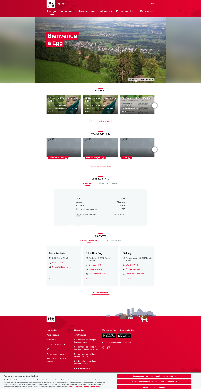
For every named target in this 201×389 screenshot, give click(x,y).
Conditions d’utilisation (57, 344)
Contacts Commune (89, 241)
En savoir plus (54, 279)
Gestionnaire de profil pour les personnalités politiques (86, 348)
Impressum (51, 340)
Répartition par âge (108, 183)
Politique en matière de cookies (57, 360)
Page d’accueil (53, 335)
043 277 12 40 (95, 265)
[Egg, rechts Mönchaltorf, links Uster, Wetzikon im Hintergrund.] (100, 50)
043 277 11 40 (132, 265)
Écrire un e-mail (96, 269)
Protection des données (57, 354)
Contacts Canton (113, 241)
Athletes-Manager (82, 368)
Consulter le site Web (61, 267)
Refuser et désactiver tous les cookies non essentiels (154, 382)
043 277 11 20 (58, 262)
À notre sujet (80, 335)
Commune (87, 183)
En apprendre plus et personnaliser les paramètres (154, 376)
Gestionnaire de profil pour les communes (85, 341)
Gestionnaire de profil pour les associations (85, 355)
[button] (62, 4)
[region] (100, 380)
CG (48, 349)
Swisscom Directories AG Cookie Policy (84, 386)
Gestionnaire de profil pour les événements (85, 362)
